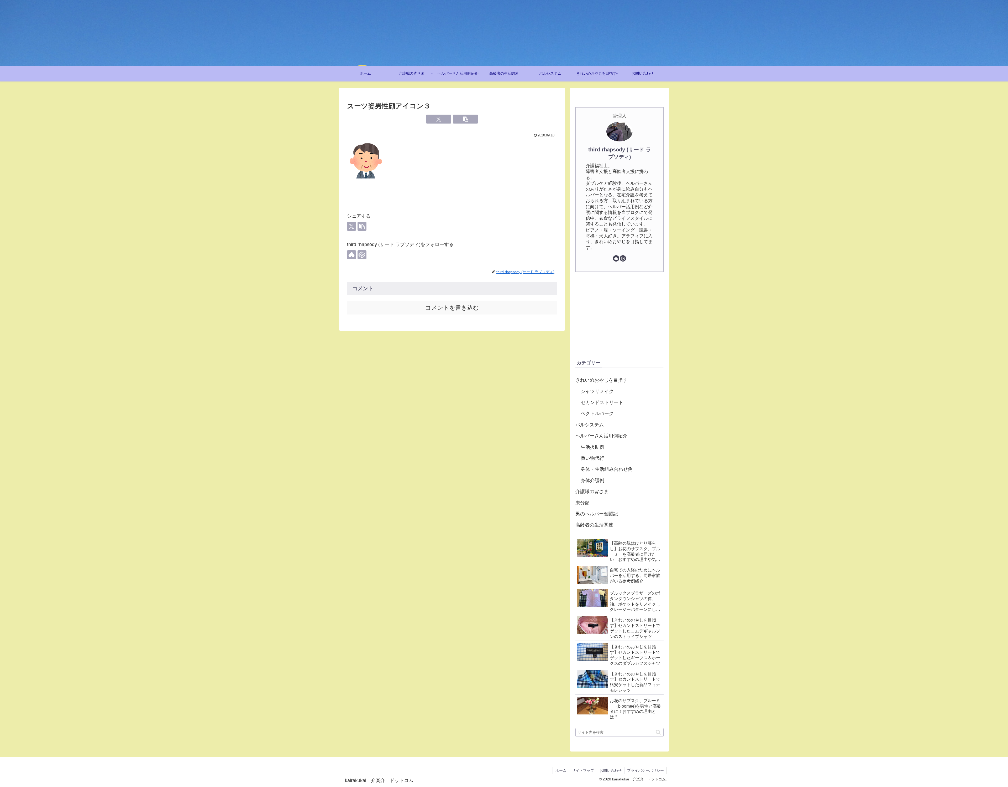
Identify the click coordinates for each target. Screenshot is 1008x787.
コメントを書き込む (452, 307)
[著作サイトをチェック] (351, 254)
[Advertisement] (619, 315)
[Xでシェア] (438, 119)
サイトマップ (583, 770)
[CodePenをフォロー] (362, 254)
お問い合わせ (611, 770)
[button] (465, 119)
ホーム (560, 770)
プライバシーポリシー (645, 770)
